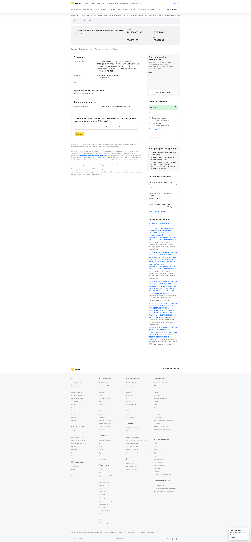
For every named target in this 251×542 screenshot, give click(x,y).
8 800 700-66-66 (171, 368)
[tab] (74, 49)
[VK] (168, 539)
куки (241, 530)
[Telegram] (176, 539)
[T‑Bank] (76, 3)
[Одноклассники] (172, 539)
